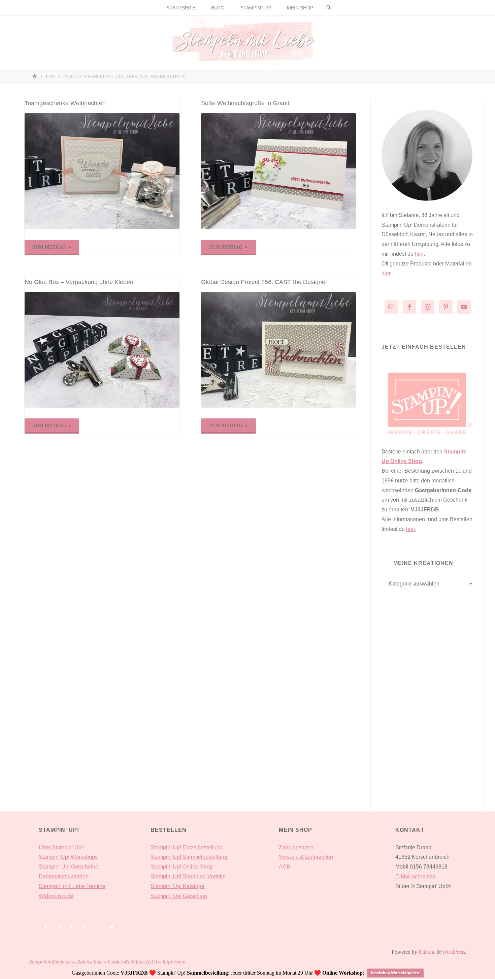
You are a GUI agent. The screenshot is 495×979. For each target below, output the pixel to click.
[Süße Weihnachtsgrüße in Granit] (278, 171)
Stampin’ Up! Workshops (68, 857)
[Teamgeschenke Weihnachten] (102, 171)
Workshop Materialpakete (395, 972)
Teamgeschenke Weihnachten (65, 103)
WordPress (453, 952)
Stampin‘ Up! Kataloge (177, 886)
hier (419, 254)
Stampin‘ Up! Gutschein (179, 896)
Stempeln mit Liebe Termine (72, 886)
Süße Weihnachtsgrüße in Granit (245, 103)
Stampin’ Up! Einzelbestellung (187, 847)
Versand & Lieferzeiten (306, 857)
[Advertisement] (428, 714)
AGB (284, 867)
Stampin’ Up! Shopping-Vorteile (188, 876)
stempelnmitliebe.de (50, 962)
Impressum (174, 962)
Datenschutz (89, 962)
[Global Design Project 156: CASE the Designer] (278, 350)
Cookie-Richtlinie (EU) (132, 962)
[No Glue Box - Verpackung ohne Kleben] (102, 350)
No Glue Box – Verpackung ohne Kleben (79, 282)
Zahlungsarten (296, 847)
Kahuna (426, 952)
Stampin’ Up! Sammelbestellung (189, 857)
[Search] (328, 7)
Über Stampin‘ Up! (61, 847)
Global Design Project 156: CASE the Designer (264, 282)
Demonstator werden (64, 876)
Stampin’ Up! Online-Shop (182, 867)
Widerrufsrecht (56, 896)
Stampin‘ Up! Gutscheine (68, 867)
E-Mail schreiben (415, 876)
